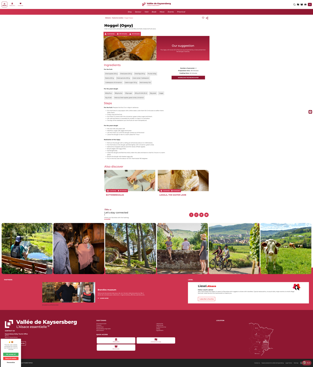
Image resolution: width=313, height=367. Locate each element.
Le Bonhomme (161, 327)
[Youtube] (206, 215)
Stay (130, 12)
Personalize (11, 362)
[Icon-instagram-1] (196, 215)
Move (162, 12)
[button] (103, 298)
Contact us (257, 363)
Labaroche (159, 323)
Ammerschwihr (101, 323)
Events (171, 12)
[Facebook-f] (191, 215)
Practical (181, 12)
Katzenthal (99, 327)
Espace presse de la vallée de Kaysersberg (273, 363)
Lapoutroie (159, 325)
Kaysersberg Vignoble (103, 328)
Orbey (158, 328)
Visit (147, 12)
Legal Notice (288, 363)
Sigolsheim (159, 330)
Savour (138, 12)
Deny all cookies (10, 358)
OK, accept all (11, 354)
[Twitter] (201, 215)
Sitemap (296, 363)
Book (154, 12)
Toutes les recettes (117, 18)
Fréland (98, 325)
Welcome (108, 18)
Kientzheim (100, 330)
